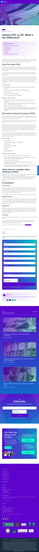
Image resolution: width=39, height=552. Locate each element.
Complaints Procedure (21, 550)
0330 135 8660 (12, 507)
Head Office (4, 487)
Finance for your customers (28, 452)
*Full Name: (5, 242)
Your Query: (5, 265)
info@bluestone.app (7, 492)
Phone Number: (6, 251)
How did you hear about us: (8, 273)
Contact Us (4, 506)
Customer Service (5, 495)
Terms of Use (13, 539)
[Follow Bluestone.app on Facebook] (8, 519)
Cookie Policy (18, 539)
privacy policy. (28, 418)
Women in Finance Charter (25, 540)
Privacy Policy (29, 539)
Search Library (6, 477)
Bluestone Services (5, 473)
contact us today (28, 224)
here (19, 549)
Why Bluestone (4, 475)
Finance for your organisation (28, 440)
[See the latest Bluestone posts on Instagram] (5, 519)
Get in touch (8, 447)
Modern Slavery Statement (16, 540)
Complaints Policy (8, 500)
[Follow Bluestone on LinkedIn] (3, 519)
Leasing (4, 29)
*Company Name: (6, 256)
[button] (37, 1)
